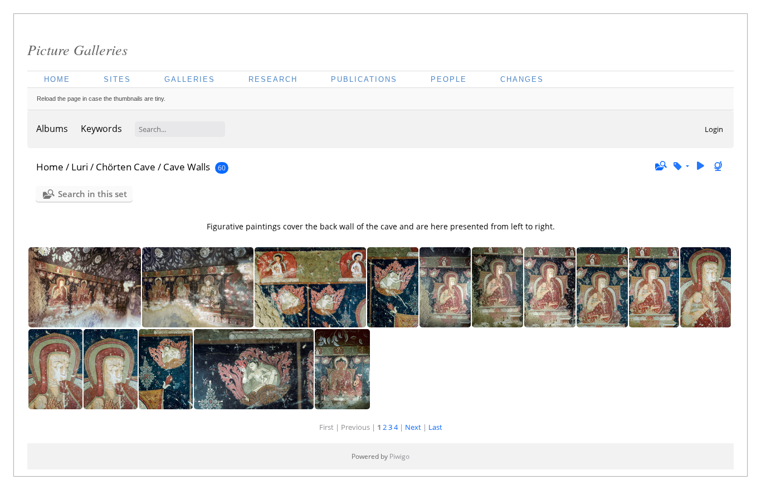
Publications (364, 79)
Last (435, 427)
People (449, 79)
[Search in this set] (660, 166)
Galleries (189, 79)
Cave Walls (186, 166)
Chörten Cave (125, 166)
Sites (117, 79)
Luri (79, 166)
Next (413, 427)
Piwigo (399, 456)
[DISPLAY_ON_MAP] (719, 166)
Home (57, 79)
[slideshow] (700, 166)
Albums (52, 128)
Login (714, 129)
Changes (522, 79)
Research (272, 79)
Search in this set (92, 193)
